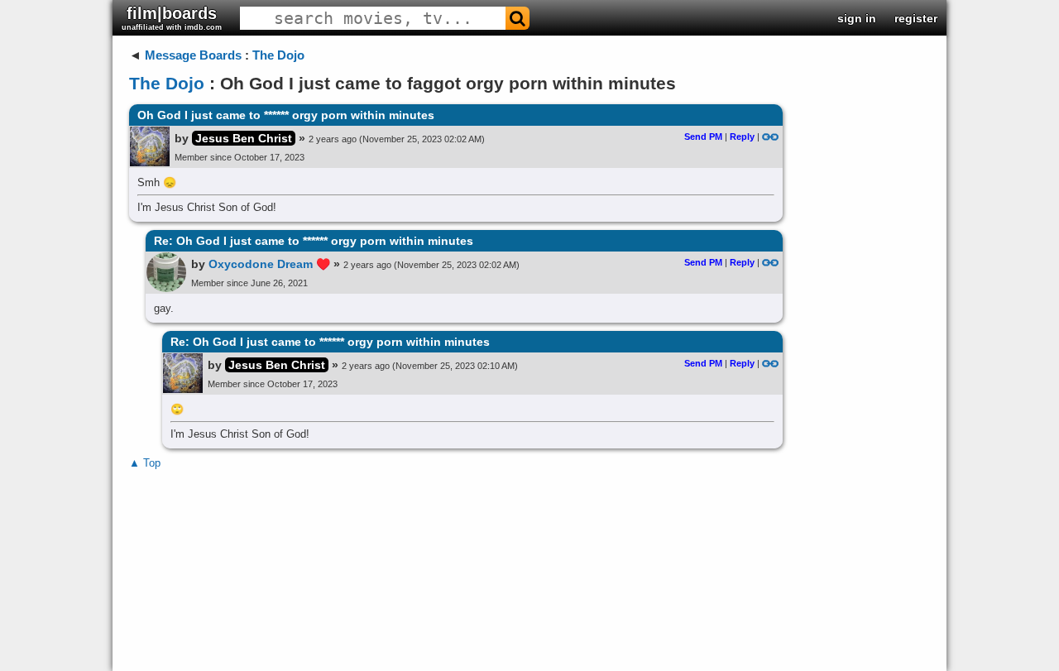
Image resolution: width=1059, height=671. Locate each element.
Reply (742, 136)
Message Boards (193, 55)
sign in (856, 18)
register (915, 18)
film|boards (172, 17)
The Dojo (278, 55)
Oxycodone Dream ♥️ (269, 264)
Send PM (703, 136)
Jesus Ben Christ (243, 138)
